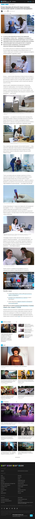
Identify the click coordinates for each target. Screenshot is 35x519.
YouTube (19, 307)
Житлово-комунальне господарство (8, 483)
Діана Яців (5, 11)
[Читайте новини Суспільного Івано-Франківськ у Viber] (9, 508)
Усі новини (14, 1)
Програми (3, 502)
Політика (2, 488)
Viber (9, 307)
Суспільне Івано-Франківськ (21, 305)
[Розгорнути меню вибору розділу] (10, 1)
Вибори (2, 480)
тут (19, 316)
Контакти (3, 497)
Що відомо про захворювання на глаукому (17, 297)
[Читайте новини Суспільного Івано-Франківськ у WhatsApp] (14, 508)
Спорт (2, 491)
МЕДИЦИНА (2, 4)
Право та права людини (5, 485)
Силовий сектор (4, 486)
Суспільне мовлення (5, 499)
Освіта (19, 478)
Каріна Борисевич (12, 11)
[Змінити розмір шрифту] (33, 13)
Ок (31, 515)
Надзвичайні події (21, 480)
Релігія (19, 488)
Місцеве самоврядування (23, 485)
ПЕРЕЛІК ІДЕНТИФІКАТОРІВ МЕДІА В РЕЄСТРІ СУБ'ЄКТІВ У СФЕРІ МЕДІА (25, 503)
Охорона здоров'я (12, 4)
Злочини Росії (3, 489)
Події (2, 475)
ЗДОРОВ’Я (7, 4)
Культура (19, 477)
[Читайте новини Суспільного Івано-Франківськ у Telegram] (12, 508)
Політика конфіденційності (6, 500)
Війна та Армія (20, 491)
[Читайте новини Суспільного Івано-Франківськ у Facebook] (2, 508)
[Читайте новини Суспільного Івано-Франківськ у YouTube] (7, 508)
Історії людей (20, 486)
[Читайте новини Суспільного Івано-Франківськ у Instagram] (4, 508)
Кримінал (3, 477)
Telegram (5, 307)
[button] (2, 37)
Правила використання (22, 499)
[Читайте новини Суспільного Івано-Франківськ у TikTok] (17, 508)
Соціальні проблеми (22, 489)
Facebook (31, 305)
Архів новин (20, 497)
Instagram (13, 307)
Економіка (3, 478)
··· (24, 1)
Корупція (19, 475)
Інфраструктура (21, 483)
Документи (20, 500)
